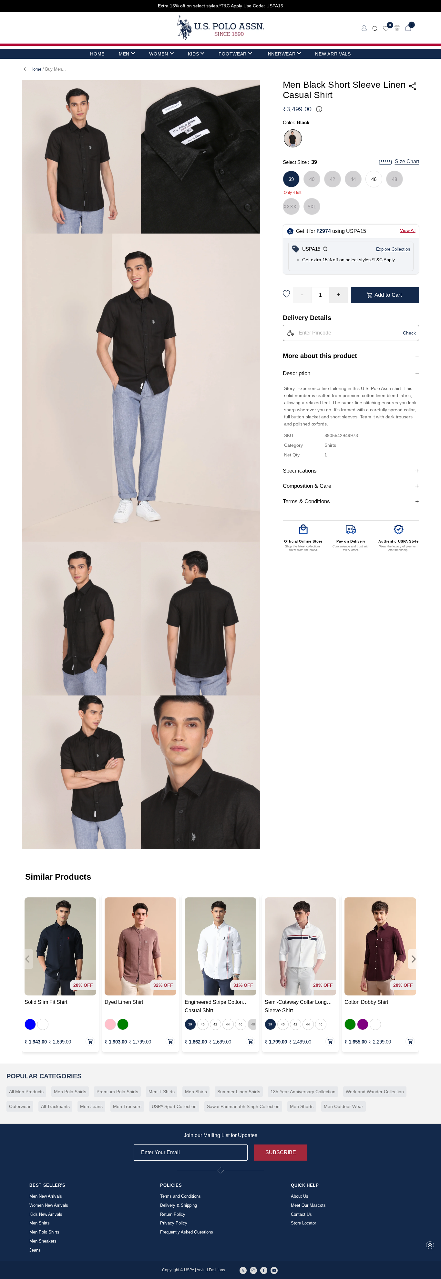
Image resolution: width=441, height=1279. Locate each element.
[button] (325, 249)
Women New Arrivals (48, 1205)
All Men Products (26, 1091)
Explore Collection (393, 249)
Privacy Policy (173, 1223)
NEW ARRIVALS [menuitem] (333, 53)
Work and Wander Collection (375, 1091)
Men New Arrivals (45, 1196)
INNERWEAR (280, 53)
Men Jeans (91, 1106)
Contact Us (301, 1214)
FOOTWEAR (233, 53)
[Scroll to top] (430, 1247)
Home (35, 69)
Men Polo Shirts (70, 1091)
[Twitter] (243, 1270)
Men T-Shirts (162, 1091)
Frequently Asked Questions (186, 1232)
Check (409, 332)
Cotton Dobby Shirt (366, 1002)
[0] (386, 28)
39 (291, 179)
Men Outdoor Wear (343, 1106)
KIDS (193, 53)
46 (373, 179)
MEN (124, 53)
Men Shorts (301, 1106)
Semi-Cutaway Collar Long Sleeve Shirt (296, 1006)
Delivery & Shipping (178, 1205)
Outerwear (20, 1106)
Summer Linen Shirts (238, 1091)
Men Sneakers (42, 1241)
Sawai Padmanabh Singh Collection (243, 1106)
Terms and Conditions (180, 1196)
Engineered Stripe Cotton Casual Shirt (214, 1006)
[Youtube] (274, 1270)
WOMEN (158, 53)
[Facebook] (263, 1270)
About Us (299, 1196)
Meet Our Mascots (308, 1205)
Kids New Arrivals (45, 1214)
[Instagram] (253, 1270)
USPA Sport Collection (174, 1106)
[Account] (364, 27)
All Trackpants (55, 1106)
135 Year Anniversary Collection (303, 1091)
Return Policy (172, 1214)
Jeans (35, 1250)
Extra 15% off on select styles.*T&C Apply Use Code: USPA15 (220, 5)
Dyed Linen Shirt (124, 1002)
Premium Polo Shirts (117, 1091)
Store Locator (303, 1223)
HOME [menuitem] (97, 53)
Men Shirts (196, 1091)
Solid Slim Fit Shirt (46, 1002)
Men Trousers (127, 1106)
